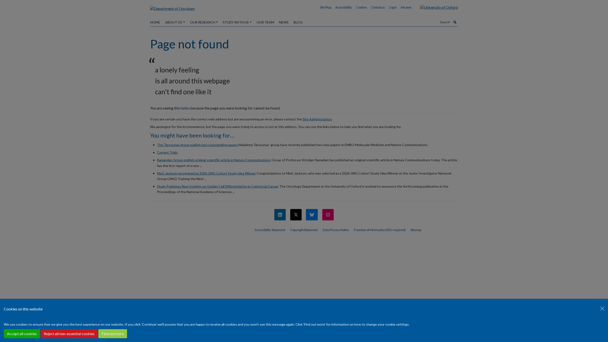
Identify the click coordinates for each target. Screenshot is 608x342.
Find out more (112, 333)
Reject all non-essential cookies (69, 333)
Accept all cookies (22, 333)
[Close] (602, 308)
